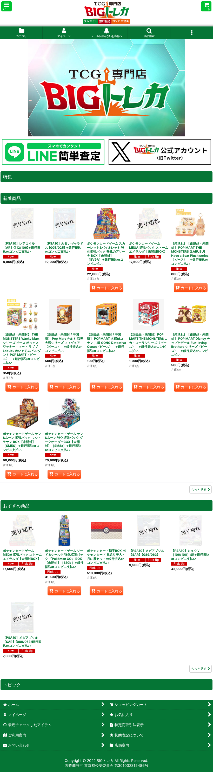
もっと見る (199, 489)
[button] (6, 6)
